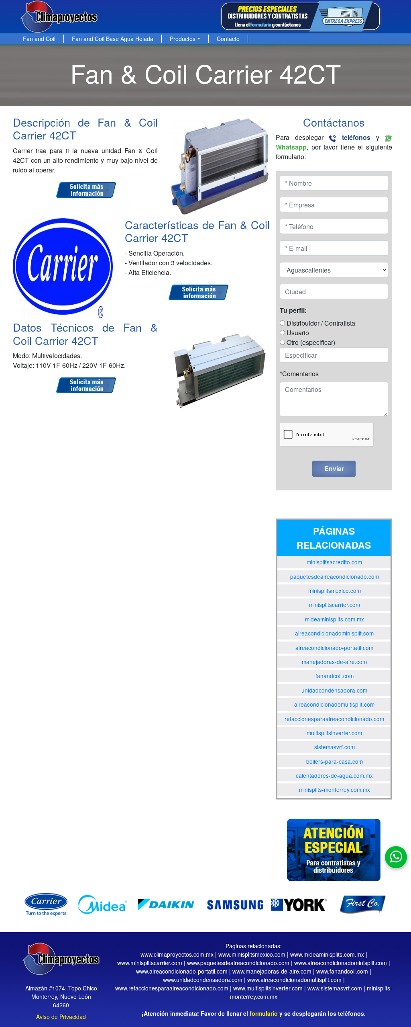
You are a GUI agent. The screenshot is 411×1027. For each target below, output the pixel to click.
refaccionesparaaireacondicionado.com (334, 719)
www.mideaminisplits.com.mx (327, 954)
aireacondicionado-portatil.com (334, 648)
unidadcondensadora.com (334, 690)
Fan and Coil (39, 39)
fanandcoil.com (334, 676)
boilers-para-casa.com (334, 761)
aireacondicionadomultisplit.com (334, 704)
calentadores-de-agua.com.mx (334, 775)
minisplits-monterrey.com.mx (334, 789)
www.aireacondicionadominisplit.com (340, 963)
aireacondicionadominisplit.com (334, 633)
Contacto (228, 39)
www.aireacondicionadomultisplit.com (294, 980)
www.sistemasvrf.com (334, 988)
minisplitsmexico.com (334, 590)
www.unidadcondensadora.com (202, 980)
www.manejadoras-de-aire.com (271, 971)
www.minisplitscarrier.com (149, 963)
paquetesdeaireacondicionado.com (334, 576)
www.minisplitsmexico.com (251, 954)
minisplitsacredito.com (334, 562)
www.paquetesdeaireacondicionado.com (238, 963)
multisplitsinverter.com (334, 733)
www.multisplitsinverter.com (268, 988)
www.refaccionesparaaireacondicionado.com (171, 988)
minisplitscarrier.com (334, 605)
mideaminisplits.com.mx (334, 619)
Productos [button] (182, 39)
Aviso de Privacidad (61, 1017)
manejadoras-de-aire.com (334, 662)
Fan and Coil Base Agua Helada (112, 39)
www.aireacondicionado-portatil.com (182, 971)
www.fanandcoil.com (342, 971)
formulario (264, 1013)
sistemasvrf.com (334, 747)
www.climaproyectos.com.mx (177, 954)
